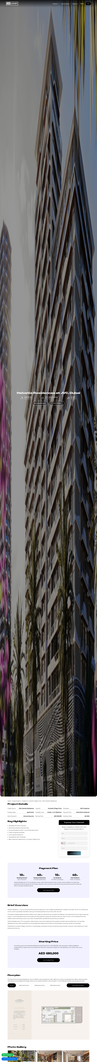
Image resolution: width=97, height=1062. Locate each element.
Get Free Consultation (9, 1059)
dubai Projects (16, 801)
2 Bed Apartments (39, 985)
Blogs (82, 3)
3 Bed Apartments (55, 985)
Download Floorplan (78, 985)
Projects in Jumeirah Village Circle (31, 801)
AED (88, 3)
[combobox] (63, 843)
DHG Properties (84, 808)
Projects (55, 3)
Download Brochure (40, 403)
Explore (75, 3)
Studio (12, 985)
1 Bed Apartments (24, 985)
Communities (65, 3)
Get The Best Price (48, 960)
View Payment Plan (48, 890)
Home (9, 801)
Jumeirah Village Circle (55, 808)
